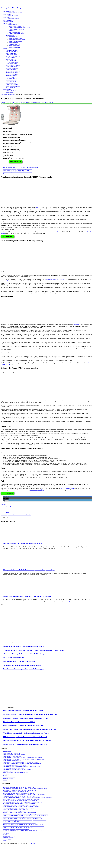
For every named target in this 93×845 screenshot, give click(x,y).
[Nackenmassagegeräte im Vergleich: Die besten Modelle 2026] (17, 540)
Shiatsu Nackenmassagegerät (16, 26)
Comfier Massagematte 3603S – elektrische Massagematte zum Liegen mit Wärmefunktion (25, 815)
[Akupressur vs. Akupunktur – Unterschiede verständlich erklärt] (29, 641)
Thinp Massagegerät (11, 83)
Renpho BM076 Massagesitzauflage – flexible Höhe (15, 809)
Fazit (4, 173)
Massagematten (10, 35)
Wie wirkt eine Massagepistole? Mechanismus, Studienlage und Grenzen (26, 733)
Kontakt (5, 780)
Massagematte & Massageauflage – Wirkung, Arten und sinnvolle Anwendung (22, 757)
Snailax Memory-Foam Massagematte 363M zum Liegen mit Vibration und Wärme (23, 826)
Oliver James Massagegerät (13, 71)
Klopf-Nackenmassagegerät (16, 32)
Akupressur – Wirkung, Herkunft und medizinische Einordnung (23, 654)
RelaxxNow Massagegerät (12, 74)
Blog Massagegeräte (8, 21)
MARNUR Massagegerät (12, 66)
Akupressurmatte (13, 36)
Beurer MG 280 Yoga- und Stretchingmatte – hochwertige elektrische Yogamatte (23, 824)
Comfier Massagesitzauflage (37, 490)
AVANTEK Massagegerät (12, 51)
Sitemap (5, 775)
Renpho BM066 (76, 324)
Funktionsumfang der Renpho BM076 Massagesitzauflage (17, 169)
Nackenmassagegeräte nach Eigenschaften (14, 768)
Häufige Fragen (7, 89)
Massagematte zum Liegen (15, 41)
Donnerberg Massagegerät (13, 56)
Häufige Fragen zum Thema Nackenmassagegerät (15, 772)
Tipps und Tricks (7, 771)
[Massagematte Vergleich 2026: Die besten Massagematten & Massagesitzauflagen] (17, 566)
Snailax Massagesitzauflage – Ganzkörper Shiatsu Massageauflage (19, 823)
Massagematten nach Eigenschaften (12, 760)
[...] (56, 548)
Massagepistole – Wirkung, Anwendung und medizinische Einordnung (20, 762)
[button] (6, 496)
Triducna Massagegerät (12, 84)
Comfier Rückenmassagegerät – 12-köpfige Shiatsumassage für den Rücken (22, 817)
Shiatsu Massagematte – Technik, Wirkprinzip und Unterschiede (23, 725)
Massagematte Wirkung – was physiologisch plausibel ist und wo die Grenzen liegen (29, 729)
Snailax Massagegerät (11, 81)
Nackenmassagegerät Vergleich (14, 12)
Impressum (6, 774)
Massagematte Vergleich (12, 15)
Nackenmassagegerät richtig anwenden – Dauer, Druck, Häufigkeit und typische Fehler (30, 714)
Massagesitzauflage (13, 42)
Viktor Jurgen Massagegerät (13, 86)
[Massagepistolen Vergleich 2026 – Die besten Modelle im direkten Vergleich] (17, 592)
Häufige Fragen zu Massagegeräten (12, 753)
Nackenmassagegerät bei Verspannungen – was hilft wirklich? (18, 808)
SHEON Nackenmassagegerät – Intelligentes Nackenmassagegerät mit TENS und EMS (24, 820)
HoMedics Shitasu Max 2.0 (67, 488)
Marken (5, 48)
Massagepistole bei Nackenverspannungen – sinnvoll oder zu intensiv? (25, 744)
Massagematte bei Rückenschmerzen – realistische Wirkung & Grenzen (21, 806)
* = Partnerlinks (6, 517)
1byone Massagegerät (11, 50)
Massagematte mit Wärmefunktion (17, 39)
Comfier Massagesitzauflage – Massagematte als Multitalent (18, 827)
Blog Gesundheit (7, 20)
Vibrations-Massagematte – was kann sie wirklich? (19, 722)
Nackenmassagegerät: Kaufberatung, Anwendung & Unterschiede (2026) (21, 766)
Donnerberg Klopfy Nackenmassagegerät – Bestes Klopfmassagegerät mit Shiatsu (23, 830)
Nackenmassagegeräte (11, 24)
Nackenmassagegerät (8, 11)
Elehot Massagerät (10, 57)
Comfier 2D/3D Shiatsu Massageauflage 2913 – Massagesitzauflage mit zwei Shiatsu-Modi (25, 814)
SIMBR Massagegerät (11, 80)
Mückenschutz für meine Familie (13, 657)
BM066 (37, 207)
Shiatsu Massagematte (14, 45)
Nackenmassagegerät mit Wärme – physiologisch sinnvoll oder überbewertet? (27, 740)
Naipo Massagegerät (11, 69)
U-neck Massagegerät (11, 63)
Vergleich (56, 232)
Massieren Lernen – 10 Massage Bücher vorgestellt (19, 661)
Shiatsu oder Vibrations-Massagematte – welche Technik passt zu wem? (25, 718)
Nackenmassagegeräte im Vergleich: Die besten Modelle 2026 (22, 543)
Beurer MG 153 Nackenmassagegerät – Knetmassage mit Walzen (19, 812)
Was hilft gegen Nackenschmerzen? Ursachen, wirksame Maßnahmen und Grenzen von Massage (33, 650)
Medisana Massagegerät (12, 68)
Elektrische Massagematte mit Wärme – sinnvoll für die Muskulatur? (25, 737)
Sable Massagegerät (11, 77)
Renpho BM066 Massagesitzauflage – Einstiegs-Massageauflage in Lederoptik (22, 818)
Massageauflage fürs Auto (15, 38)
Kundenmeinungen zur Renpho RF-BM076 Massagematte (17, 172)
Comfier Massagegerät (11, 54)
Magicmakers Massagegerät (13, 65)
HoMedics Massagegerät (12, 62)
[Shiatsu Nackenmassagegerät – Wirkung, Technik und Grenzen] (29, 705)
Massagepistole (7, 17)
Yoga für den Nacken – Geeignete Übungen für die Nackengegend (23, 669)
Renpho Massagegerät (11, 75)
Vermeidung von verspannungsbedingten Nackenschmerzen (22, 665)
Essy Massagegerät (11, 59)
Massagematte (7, 14)
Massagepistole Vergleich (12, 18)
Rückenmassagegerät (14, 44)
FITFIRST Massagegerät (11, 60)
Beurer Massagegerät (11, 53)
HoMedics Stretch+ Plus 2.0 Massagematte (14, 811)
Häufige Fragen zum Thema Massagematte (14, 754)
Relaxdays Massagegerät (12, 72)
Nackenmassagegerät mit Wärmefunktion (19, 27)
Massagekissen (12, 30)
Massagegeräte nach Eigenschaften (12, 756)
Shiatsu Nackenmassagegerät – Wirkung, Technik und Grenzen (23, 710)
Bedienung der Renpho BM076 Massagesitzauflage (16, 170)
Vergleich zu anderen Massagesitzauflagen (54, 279)
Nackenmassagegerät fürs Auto (17, 33)
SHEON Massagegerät (11, 78)
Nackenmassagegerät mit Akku (16, 29)
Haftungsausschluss (8, 778)
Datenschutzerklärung (9, 777)
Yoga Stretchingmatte (14, 47)
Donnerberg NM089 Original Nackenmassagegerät (16, 829)
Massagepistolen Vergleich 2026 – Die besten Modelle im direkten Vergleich (27, 596)
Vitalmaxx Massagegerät (12, 87)
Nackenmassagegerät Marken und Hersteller (14, 765)
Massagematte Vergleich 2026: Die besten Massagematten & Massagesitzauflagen (29, 570)
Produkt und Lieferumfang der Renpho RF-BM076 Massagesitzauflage (20, 167)
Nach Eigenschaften (8, 23)
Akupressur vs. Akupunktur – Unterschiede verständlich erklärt (23, 646)
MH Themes (32, 843)
